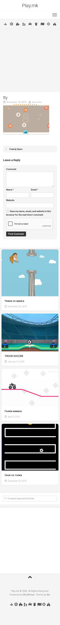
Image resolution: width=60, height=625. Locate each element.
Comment (11, 169)
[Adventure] (42, 24)
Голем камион (13, 411)
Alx (48, 594)
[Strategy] (55, 24)
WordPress (28, 594)
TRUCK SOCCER (14, 356)
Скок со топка (13, 475)
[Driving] (30, 24)
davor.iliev (37, 102)
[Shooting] (48, 24)
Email (34, 189)
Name (10, 189)
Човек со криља (14, 300)
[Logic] (18, 24)
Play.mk (30, 5)
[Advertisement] (30, 60)
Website (10, 200)
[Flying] (5, 24)
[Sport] (11, 24)
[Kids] (36, 24)
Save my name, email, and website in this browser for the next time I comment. (28, 213)
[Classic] (24, 24)
